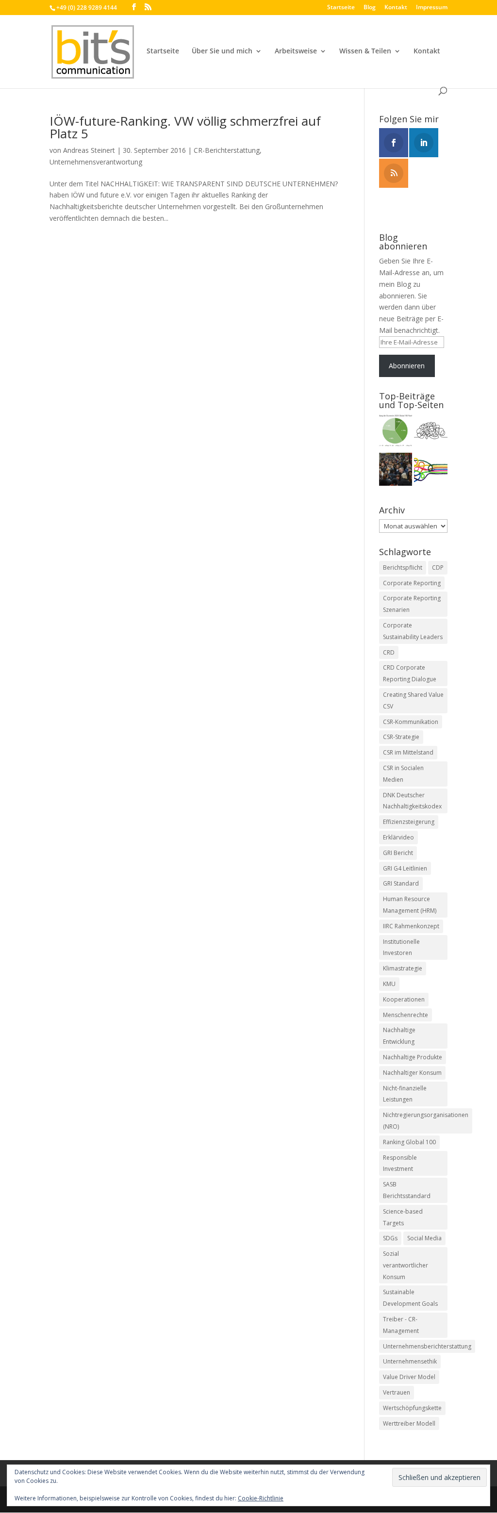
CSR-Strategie (401, 737)
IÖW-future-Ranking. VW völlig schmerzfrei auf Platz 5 (185, 127)
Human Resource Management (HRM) (409, 905)
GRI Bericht (398, 853)
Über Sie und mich (222, 51)
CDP (438, 567)
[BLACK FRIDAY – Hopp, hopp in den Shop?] (396, 471)
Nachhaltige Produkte (412, 1057)
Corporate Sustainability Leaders (413, 631)
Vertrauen (396, 1392)
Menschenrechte (405, 1015)
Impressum (431, 7)
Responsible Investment (400, 1163)
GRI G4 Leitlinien (405, 868)
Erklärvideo (398, 837)
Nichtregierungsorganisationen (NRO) (425, 1121)
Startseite (341, 7)
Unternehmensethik (410, 1361)
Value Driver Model (409, 1377)
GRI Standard (401, 883)
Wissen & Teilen (365, 51)
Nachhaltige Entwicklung (399, 1036)
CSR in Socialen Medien (403, 774)
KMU (389, 984)
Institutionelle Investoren (401, 947)
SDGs (390, 1238)
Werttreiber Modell (409, 1423)
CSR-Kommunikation (410, 722)
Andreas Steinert (89, 150)
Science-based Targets (403, 1217)
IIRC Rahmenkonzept (411, 926)
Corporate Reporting (412, 583)
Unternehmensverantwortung (96, 161)
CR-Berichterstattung (227, 150)
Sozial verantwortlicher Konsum (405, 1265)
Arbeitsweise (296, 51)
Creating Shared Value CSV (413, 700)
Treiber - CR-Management (401, 1325)
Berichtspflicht (402, 567)
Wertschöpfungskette (412, 1408)
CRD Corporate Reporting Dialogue (409, 673)
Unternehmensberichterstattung (427, 1346)
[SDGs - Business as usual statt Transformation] (430, 432)
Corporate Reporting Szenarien (412, 604)
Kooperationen (404, 999)
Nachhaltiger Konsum (412, 1073)
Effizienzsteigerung (408, 822)
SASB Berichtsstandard (407, 1190)
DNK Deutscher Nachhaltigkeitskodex (412, 801)
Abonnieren (407, 365)
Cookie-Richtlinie (260, 1498)
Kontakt (395, 7)
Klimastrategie (402, 968)
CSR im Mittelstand (408, 752)
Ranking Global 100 (409, 1142)
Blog (370, 7)
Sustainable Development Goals (410, 1298)
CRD (389, 652)
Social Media (424, 1238)
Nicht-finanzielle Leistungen (405, 1094)
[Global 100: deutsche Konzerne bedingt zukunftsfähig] (396, 432)
